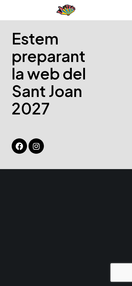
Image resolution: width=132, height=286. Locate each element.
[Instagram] (36, 146)
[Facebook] (19, 146)
